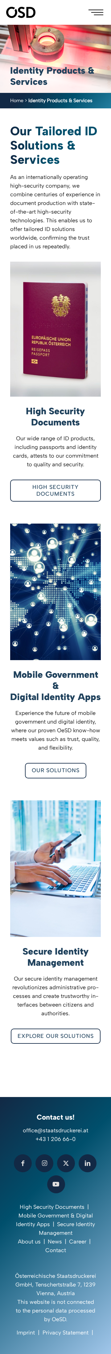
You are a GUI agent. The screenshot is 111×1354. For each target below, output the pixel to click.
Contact (55, 1250)
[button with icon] (23, 1163)
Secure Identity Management (56, 957)
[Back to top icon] (98, 1341)
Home (16, 100)
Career (77, 1241)
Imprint (26, 1332)
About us (29, 1241)
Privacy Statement (65, 1332)
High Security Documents (55, 416)
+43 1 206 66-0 (55, 1139)
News (55, 1241)
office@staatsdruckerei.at (55, 1130)
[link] (55, 329)
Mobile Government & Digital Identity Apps (55, 686)
